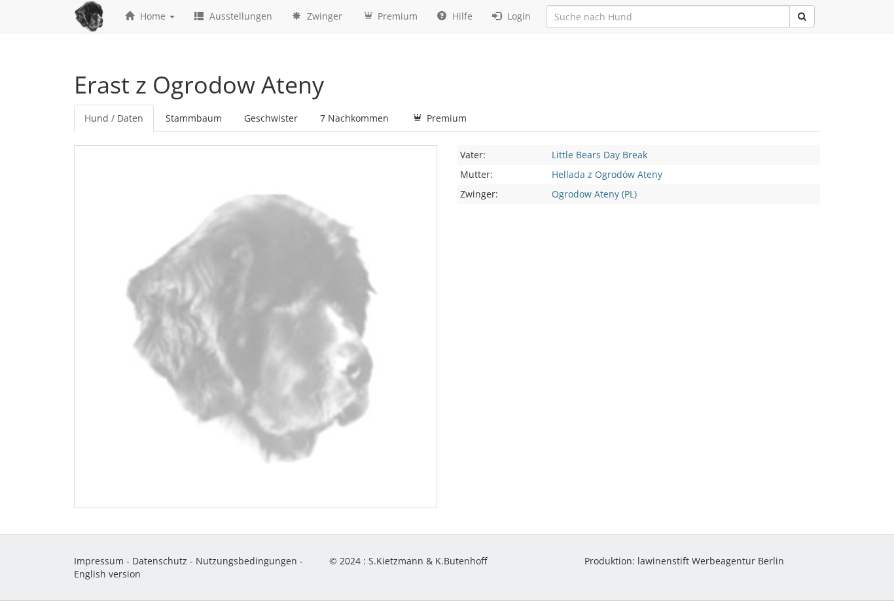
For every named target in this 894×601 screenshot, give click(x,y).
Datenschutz (159, 561)
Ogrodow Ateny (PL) (594, 194)
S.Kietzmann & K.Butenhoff (427, 561)
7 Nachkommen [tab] (354, 118)
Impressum (99, 561)
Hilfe (461, 16)
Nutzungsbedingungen (246, 561)
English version (107, 574)
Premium (396, 16)
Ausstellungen (239, 16)
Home (152, 16)
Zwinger (323, 16)
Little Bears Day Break (599, 154)
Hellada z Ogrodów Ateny (607, 174)
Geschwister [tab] (271, 118)
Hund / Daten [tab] (113, 118)
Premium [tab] (445, 118)
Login (518, 16)
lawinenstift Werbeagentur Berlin (710, 561)
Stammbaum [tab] (194, 118)
